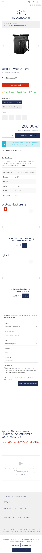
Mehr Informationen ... (26, 541)
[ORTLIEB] (36, 64)
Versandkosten (35, 529)
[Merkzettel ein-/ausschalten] (31, 211)
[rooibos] (25, 118)
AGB (27, 370)
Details (25, 296)
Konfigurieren (26, 545)
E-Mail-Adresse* (9, 332)
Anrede (6, 340)
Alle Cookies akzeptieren (22, 550)
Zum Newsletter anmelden (28, 383)
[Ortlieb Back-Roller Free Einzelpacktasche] (21, 273)
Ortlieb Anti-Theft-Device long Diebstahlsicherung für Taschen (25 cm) (21, 239)
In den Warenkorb (26, 135)
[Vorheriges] (3, 46)
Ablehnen (15, 545)
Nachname (7, 357)
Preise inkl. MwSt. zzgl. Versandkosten (28, 130)
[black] (5, 118)
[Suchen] (33, 2)
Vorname (7, 349)
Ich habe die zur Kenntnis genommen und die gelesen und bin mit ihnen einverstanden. (21, 370)
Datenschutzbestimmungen (24, 368)
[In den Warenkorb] (24, 245)
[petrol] (18, 118)
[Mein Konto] (37, 2)
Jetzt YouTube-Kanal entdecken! (20, 442)
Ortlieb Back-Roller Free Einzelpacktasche (21, 290)
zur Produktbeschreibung (11, 73)
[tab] (18, 161)
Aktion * (6, 323)
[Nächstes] (38, 46)
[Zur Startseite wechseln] (21, 15)
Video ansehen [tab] (15, 85)
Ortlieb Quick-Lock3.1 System (12, 107)
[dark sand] (11, 118)
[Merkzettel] (29, 2)
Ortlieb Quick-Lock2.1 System (12, 102)
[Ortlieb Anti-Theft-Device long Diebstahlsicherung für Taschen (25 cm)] (5, 209)
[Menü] (3, 2)
